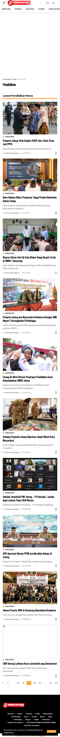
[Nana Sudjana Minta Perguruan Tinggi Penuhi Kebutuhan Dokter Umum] (30, 175)
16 (23, 683)
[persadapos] (19, 3)
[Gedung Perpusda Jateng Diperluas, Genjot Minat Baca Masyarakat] (30, 414)
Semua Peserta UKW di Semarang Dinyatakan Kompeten (29, 610)
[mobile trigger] (5, 3)
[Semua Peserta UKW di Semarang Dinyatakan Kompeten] (30, 587)
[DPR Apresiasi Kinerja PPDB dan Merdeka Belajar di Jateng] (30, 531)
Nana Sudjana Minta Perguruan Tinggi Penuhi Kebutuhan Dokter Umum (30, 199)
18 (34, 683)
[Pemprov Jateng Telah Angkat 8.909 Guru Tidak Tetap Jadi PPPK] (30, 118)
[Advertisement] (30, 43)
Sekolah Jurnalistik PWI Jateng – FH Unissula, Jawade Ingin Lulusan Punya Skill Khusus (28, 498)
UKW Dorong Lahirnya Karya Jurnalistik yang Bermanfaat (30, 663)
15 (18, 683)
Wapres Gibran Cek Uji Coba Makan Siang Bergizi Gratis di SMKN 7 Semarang (29, 259)
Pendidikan (9, 136)
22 (56, 683)
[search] (47, 3)
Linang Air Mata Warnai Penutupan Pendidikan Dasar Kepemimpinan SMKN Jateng (28, 378)
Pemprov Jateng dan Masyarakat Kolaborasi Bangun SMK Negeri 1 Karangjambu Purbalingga (30, 318)
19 (40, 683)
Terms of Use (9, 733)
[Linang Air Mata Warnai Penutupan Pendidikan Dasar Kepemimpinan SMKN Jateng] (30, 354)
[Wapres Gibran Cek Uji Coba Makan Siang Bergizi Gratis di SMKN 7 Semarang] (30, 235)
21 (50, 683)
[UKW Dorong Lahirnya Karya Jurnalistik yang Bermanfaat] (30, 641)
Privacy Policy (34, 730)
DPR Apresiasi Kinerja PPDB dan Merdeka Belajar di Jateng (27, 555)
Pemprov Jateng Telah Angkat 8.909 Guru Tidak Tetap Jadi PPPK (28, 142)
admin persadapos (12, 153)
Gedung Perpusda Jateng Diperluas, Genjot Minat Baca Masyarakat (29, 438)
